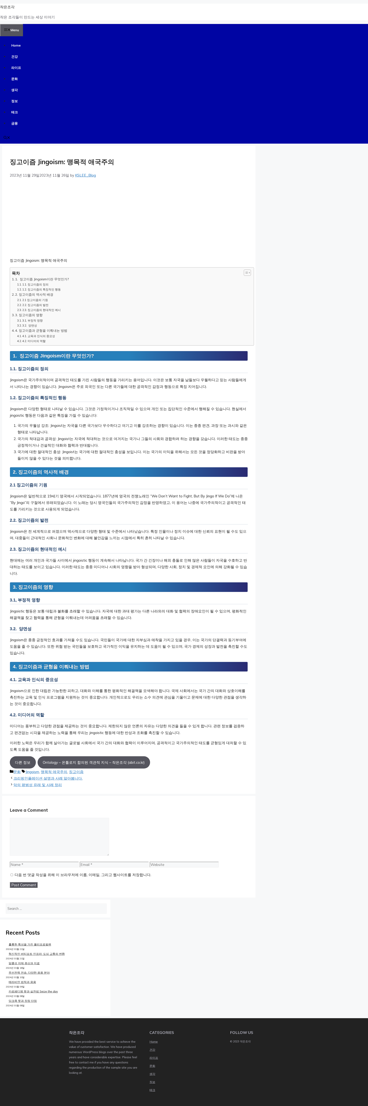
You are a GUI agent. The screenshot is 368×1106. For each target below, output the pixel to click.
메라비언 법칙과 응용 (22, 982)
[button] (7, 138)
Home (16, 45)
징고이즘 (76, 771)
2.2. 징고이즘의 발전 (35, 305)
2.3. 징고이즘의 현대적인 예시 (41, 310)
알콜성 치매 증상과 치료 (24, 963)
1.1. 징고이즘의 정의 (35, 284)
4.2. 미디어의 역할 (34, 341)
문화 (14, 79)
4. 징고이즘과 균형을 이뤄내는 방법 (41, 330)
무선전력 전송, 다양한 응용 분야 (29, 972)
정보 (14, 101)
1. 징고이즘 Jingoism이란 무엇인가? (42, 279)
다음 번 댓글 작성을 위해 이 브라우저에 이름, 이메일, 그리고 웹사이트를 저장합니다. (83, 874)
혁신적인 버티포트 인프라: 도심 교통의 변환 (37, 954)
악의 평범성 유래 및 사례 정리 (37, 785)
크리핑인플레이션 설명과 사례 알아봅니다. (48, 778)
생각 (14, 90)
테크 (14, 112)
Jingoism (32, 771)
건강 (14, 56)
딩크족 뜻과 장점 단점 (23, 1001)
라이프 (16, 68)
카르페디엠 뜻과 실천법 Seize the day (33, 991)
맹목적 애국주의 (54, 771)
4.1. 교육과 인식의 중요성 (38, 336)
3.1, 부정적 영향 (32, 320)
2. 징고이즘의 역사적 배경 (34, 294)
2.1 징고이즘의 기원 (35, 300)
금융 (14, 123)
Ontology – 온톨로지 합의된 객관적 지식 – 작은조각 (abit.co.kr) (94, 762)
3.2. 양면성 (29, 325)
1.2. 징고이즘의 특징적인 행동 (41, 289)
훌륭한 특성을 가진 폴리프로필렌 (30, 944)
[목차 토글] (245, 272)
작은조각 (7, 7)
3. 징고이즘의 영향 (29, 315)
